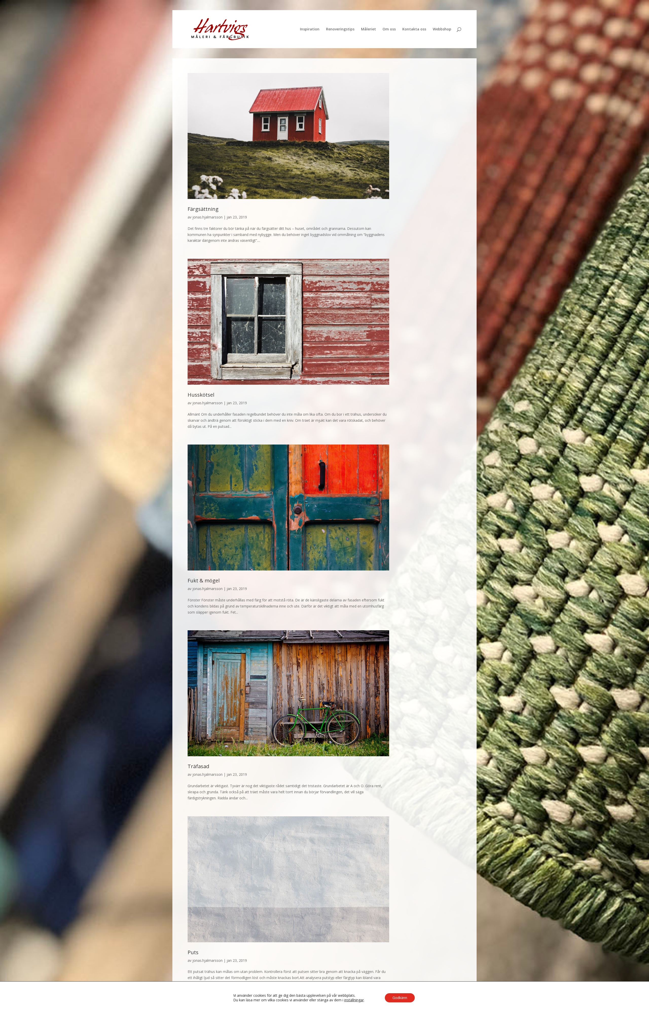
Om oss (389, 29)
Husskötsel (201, 394)
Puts (193, 952)
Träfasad (198, 766)
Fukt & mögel (204, 580)
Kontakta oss (414, 29)
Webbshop (442, 29)
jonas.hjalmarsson (207, 217)
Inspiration (309, 29)
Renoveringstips (340, 29)
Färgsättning (203, 209)
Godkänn (399, 997)
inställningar (354, 1000)
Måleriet (368, 29)
